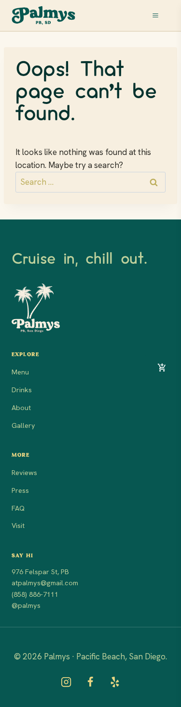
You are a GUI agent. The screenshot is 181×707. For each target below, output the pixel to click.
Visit (18, 525)
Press (20, 490)
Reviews (24, 472)
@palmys (26, 605)
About (21, 407)
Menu (20, 372)
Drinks (22, 390)
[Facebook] (90, 682)
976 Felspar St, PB (40, 571)
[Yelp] (114, 682)
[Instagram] (66, 682)
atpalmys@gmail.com (45, 582)
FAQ (18, 508)
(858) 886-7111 (35, 594)
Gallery (23, 425)
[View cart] (162, 367)
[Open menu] (158, 15)
